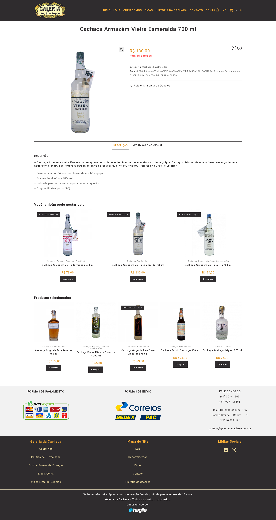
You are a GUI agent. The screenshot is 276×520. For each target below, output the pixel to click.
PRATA (173, 75)
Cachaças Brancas (56, 261)
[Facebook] (226, 450)
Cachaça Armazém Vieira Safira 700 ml (208, 265)
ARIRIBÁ (165, 71)
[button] (150, 85)
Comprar (53, 368)
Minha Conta (46, 473)
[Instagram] (234, 450)
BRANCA (196, 71)
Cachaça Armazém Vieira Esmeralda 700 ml (138, 265)
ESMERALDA (152, 75)
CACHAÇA (207, 71)
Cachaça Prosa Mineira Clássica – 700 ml (96, 354)
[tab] (120, 146)
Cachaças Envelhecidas (154, 67)
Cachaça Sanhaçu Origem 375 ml (222, 350)
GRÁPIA (165, 75)
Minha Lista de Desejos (46, 481)
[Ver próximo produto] (239, 48)
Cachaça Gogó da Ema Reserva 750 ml (53, 352)
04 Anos (146, 71)
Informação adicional (147, 145)
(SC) (138, 71)
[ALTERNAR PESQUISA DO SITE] (241, 10)
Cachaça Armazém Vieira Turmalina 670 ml (68, 265)
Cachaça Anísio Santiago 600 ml (180, 350)
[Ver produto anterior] (234, 48)
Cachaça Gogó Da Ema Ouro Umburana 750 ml (138, 352)
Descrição (120, 145)
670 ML (156, 71)
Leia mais (68, 279)
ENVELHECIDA (137, 75)
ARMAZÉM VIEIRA (180, 71)
